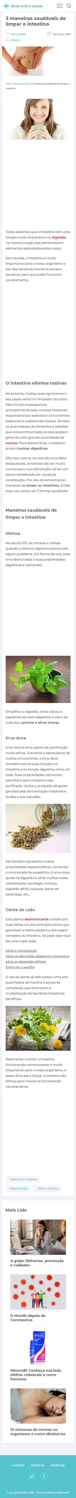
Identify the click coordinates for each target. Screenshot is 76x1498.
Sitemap (58, 1465)
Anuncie (37, 1465)
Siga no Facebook (44, 1476)
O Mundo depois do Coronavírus (28, 1318)
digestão (59, 237)
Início (9, 83)
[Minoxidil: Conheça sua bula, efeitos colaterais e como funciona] (38, 1347)
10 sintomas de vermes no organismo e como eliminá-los (38, 1432)
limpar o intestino (48, 1188)
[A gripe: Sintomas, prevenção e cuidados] (38, 1238)
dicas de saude (18, 1188)
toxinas (11, 443)
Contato (17, 1465)
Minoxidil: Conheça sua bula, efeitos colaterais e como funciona (36, 1374)
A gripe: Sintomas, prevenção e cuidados (37, 1263)
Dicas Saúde (18, 34)
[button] (69, 6)
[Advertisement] (38, 185)
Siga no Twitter (31, 1476)
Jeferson (15, 40)
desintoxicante (37, 919)
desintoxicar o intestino (24, 1179)
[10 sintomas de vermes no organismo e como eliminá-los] (38, 1406)
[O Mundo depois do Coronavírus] (38, 1292)
